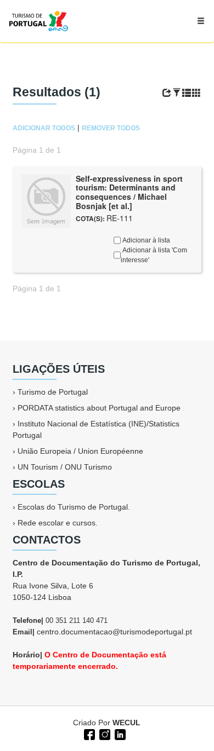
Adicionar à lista (145, 240)
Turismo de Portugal (53, 392)
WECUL (126, 722)
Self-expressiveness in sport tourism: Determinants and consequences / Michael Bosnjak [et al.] (129, 192)
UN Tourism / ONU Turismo (65, 467)
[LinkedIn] (119, 733)
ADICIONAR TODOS (44, 128)
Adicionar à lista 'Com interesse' (154, 255)
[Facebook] (88, 733)
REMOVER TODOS (111, 128)
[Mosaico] (196, 93)
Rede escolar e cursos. (58, 522)
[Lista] (187, 93)
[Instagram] (103, 733)
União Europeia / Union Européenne (80, 451)
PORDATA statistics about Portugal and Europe (99, 407)
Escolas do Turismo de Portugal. (74, 506)
